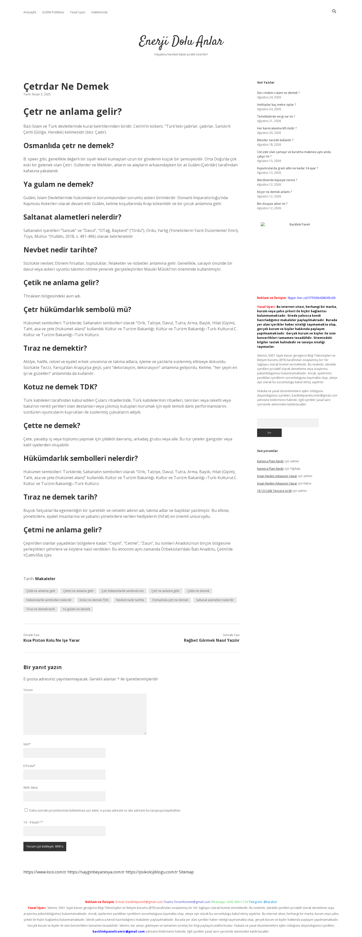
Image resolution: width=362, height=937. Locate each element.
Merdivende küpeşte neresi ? (277, 180)
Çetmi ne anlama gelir (78, 591)
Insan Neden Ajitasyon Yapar (277, 476)
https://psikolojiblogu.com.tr (152, 872)
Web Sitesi (30, 787)
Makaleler (45, 578)
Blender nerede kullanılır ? (275, 140)
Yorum (28, 690)
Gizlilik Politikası (53, 12)
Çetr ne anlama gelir (165, 591)
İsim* (27, 744)
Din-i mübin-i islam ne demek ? (278, 93)
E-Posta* (29, 766)
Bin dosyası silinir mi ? (272, 204)
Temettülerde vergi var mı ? (276, 116)
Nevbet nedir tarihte (130, 600)
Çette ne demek (198, 591)
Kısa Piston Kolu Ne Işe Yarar (51, 640)
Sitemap (186, 872)
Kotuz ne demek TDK (94, 600)
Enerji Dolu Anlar (181, 42)
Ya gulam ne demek (76, 609)
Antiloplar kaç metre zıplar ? (276, 105)
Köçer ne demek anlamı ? (274, 192)
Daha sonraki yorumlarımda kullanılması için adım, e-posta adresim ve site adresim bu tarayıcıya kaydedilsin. (105, 810)
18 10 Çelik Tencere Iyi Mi (274, 491)
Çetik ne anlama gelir (40, 591)
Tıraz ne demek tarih (40, 609)
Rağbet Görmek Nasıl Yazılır (212, 640)
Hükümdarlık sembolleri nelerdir (49, 600)
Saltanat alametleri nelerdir (215, 600)
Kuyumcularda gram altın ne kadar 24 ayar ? (287, 168)
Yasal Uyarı (77, 12)
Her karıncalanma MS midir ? (276, 128)
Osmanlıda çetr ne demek (170, 600)
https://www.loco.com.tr (44, 872)
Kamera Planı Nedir (270, 461)
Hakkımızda (99, 12)
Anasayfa (29, 12)
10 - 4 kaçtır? (33, 822)
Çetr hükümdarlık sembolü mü (122, 591)
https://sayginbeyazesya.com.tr (96, 872)
